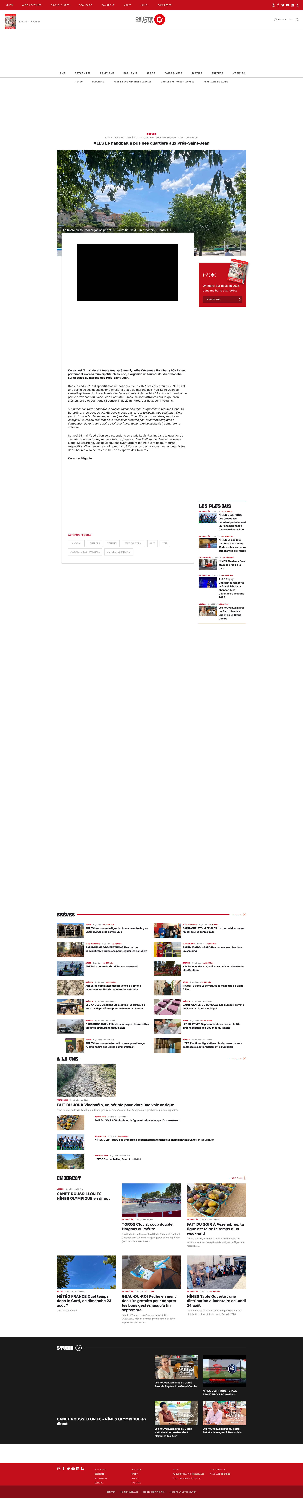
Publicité (98, 82)
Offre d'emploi (217, 1469)
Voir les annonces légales (177, 82)
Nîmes (9, 5)
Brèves (151, 134)
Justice (197, 73)
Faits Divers (173, 73)
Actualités (83, 73)
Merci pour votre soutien (183, 1492)
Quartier (94, 543)
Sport (150, 73)
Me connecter (285, 19)
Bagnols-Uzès (60, 5)
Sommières (165, 5)
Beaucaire (85, 5)
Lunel (144, 5)
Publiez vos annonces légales (133, 82)
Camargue (108, 5)
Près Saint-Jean (134, 543)
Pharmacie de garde (216, 82)
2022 (165, 543)
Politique (107, 73)
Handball (76, 543)
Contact (111, 1492)
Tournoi (112, 543)
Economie (130, 73)
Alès (152, 543)
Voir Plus (236, 914)
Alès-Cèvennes (32, 5)
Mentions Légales (129, 1492)
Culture (217, 73)
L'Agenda (239, 73)
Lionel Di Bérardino (118, 552)
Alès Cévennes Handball (85, 552)
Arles (127, 5)
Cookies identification (154, 1492)
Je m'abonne (213, 299)
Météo (79, 82)
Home (61, 73)
